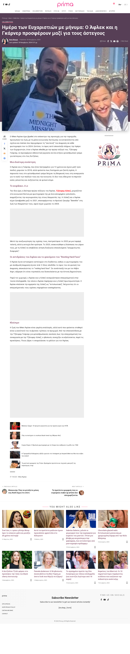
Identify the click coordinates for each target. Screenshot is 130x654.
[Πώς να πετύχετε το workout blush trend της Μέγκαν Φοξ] (15, 435)
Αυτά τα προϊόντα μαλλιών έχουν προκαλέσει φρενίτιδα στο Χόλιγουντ (48, 533)
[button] (116, 5)
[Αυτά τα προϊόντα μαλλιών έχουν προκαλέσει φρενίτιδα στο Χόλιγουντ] (49, 519)
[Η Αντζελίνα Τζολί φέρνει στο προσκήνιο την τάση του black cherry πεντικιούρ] (17, 560)
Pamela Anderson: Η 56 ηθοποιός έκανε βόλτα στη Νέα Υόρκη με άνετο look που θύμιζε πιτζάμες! (48, 574)
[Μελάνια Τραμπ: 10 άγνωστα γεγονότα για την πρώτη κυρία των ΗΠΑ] (15, 426)
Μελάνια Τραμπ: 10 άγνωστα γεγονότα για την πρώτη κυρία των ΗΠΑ (45, 426)
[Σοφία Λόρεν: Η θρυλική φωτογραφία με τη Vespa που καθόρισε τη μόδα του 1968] (15, 445)
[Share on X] (111, 41)
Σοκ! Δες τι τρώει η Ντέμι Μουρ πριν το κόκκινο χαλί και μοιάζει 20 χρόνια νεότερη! (16, 533)
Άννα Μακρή (13, 40)
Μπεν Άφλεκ (22, 477)
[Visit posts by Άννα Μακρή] (5, 41)
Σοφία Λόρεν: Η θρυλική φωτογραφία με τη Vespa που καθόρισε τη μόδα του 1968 (50, 445)
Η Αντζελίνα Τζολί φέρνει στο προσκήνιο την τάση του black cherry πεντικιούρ (15, 574)
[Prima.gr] (65, 5)
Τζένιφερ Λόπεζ (63, 191)
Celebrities (7, 22)
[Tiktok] (9, 4)
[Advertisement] (47, 222)
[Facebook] (4, 4)
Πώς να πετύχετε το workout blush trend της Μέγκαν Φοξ (41, 435)
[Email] (114, 41)
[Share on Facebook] (108, 41)
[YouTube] (6, 4)
